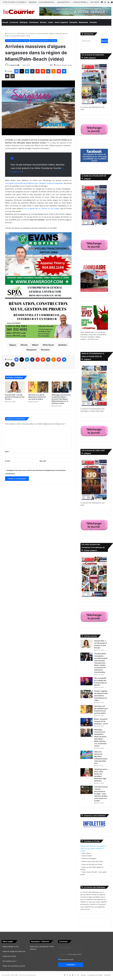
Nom (7, 451)
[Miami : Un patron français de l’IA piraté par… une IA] (86, 722)
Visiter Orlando (87, 856)
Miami (35, 345)
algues (13, 345)
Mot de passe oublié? (74, 954)
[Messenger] (64, 71)
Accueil (5, 22)
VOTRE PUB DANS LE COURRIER (14, 2)
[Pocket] (59, 71)
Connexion (71, 965)
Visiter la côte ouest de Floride (92, 861)
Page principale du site (11, 946)
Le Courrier (14, 22)
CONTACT (107, 975)
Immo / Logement (61, 22)
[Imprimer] (12, 76)
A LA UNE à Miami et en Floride (24, 33)
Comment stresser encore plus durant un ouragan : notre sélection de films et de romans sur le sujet (101, 794)
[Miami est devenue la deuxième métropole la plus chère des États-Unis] (86, 755)
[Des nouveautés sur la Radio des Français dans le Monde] (86, 681)
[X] (22, 71)
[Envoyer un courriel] (18, 65)
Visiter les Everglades (88, 858)
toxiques (46, 350)
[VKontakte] (48, 71)
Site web (43, 461)
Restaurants (83, 22)
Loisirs (50, 22)
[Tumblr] (32, 71)
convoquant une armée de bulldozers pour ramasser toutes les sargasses (34, 183)
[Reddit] (43, 71)
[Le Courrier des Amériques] (19, 12)
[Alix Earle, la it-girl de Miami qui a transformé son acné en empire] (38, 387)
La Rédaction (13, 65)
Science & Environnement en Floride (43, 41)
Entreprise (73, 22)
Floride (25, 345)
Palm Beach (49, 345)
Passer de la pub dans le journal (14, 966)
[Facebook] (16, 71)
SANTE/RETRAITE (63, 2)
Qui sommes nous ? (9, 961)
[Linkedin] (27, 71)
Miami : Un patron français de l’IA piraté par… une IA (101, 721)
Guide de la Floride (9, 956)
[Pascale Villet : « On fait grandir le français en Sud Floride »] (15, 387)
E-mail (8, 461)
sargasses (32, 350)
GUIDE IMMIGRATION (46, 2)
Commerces (33, 22)
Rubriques (24, 22)
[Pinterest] (37, 71)
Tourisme (93, 22)
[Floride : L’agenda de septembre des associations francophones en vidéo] (86, 694)
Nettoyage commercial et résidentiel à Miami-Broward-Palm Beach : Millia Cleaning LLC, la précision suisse (61, 399)
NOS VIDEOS (94, 2)
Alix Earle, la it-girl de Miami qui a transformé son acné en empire (37, 397)
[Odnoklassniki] (53, 71)
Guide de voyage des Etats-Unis (14, 951)
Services (43, 22)
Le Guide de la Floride (94, 975)
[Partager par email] (7, 76)
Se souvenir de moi (66, 959)
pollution (63, 345)
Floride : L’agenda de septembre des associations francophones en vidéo (101, 695)
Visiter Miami (86, 853)
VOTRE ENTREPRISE (80, 2)
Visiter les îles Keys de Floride (91, 864)
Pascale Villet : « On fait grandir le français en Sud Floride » (14, 397)
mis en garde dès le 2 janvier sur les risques (42, 208)
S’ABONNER (33, 2)
